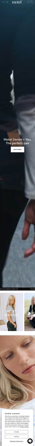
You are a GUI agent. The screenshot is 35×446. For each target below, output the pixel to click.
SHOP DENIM (17, 149)
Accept (16, 432)
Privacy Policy (24, 427)
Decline (16, 436)
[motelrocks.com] (17, 2)
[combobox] (7, 2)
